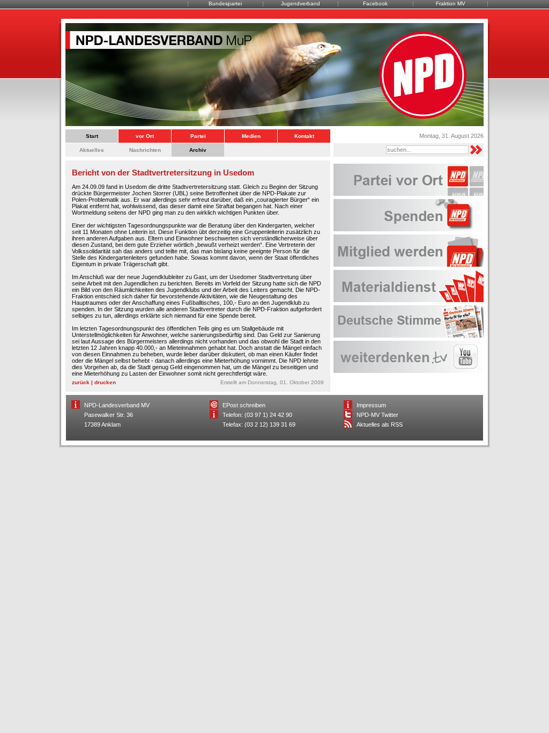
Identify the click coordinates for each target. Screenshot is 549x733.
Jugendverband (300, 3)
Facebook (375, 3)
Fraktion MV (450, 3)
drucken (105, 382)
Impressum (371, 405)
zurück (81, 382)
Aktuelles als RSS (380, 424)
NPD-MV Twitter (377, 415)
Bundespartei (225, 3)
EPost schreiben (243, 405)
